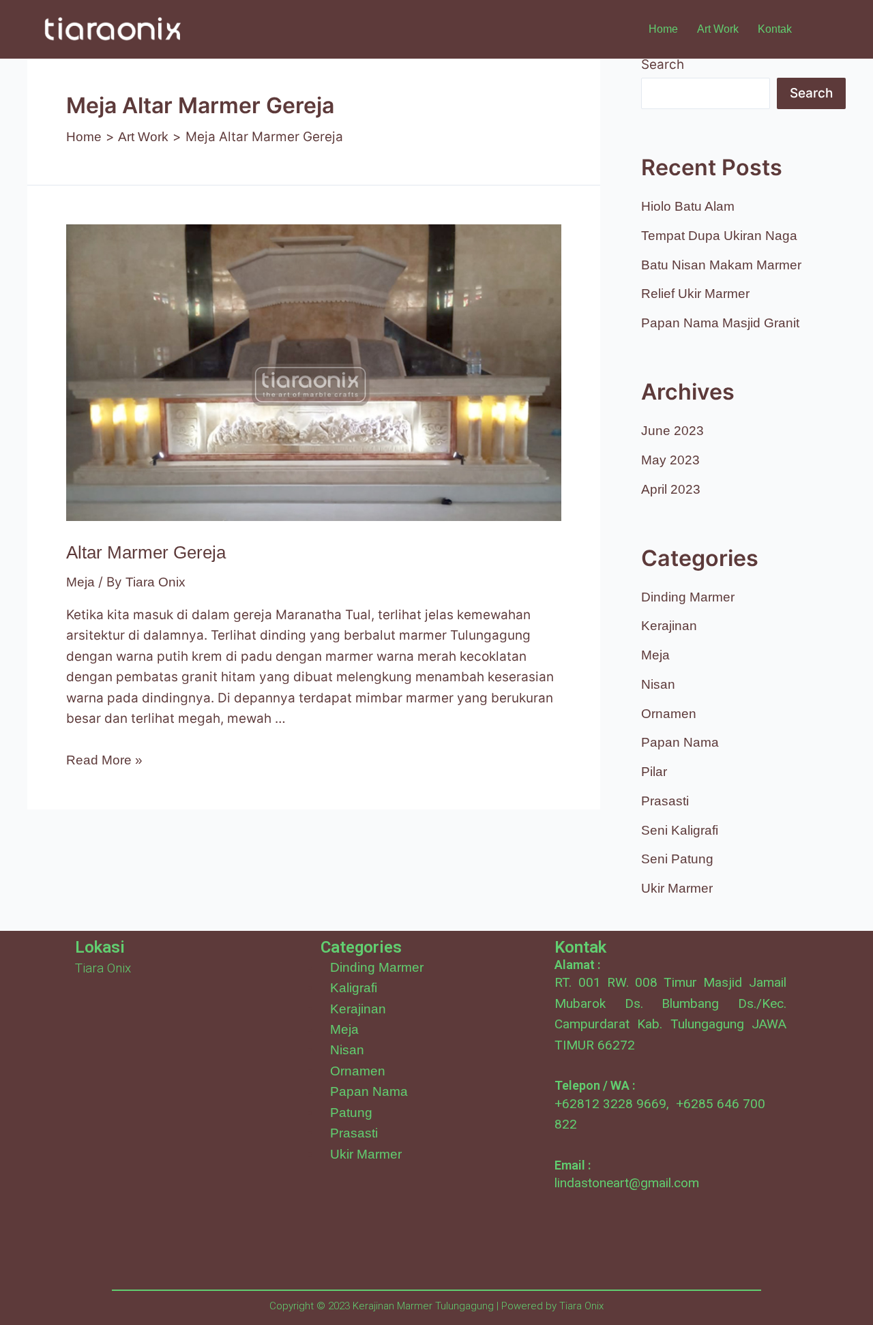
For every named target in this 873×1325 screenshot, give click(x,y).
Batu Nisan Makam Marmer (721, 265)
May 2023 (670, 460)
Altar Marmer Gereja (146, 552)
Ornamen (668, 713)
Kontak (775, 29)
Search (662, 64)
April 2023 (670, 489)
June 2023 (672, 430)
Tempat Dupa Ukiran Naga (719, 235)
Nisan (658, 684)
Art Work (718, 29)
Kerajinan (669, 626)
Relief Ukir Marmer (695, 293)
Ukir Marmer (677, 888)
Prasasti (665, 801)
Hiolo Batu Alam (688, 206)
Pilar (654, 771)
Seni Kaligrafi (679, 830)
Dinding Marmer (688, 597)
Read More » (104, 760)
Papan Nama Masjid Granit (720, 323)
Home (663, 29)
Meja (80, 582)
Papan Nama (680, 742)
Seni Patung (677, 859)
